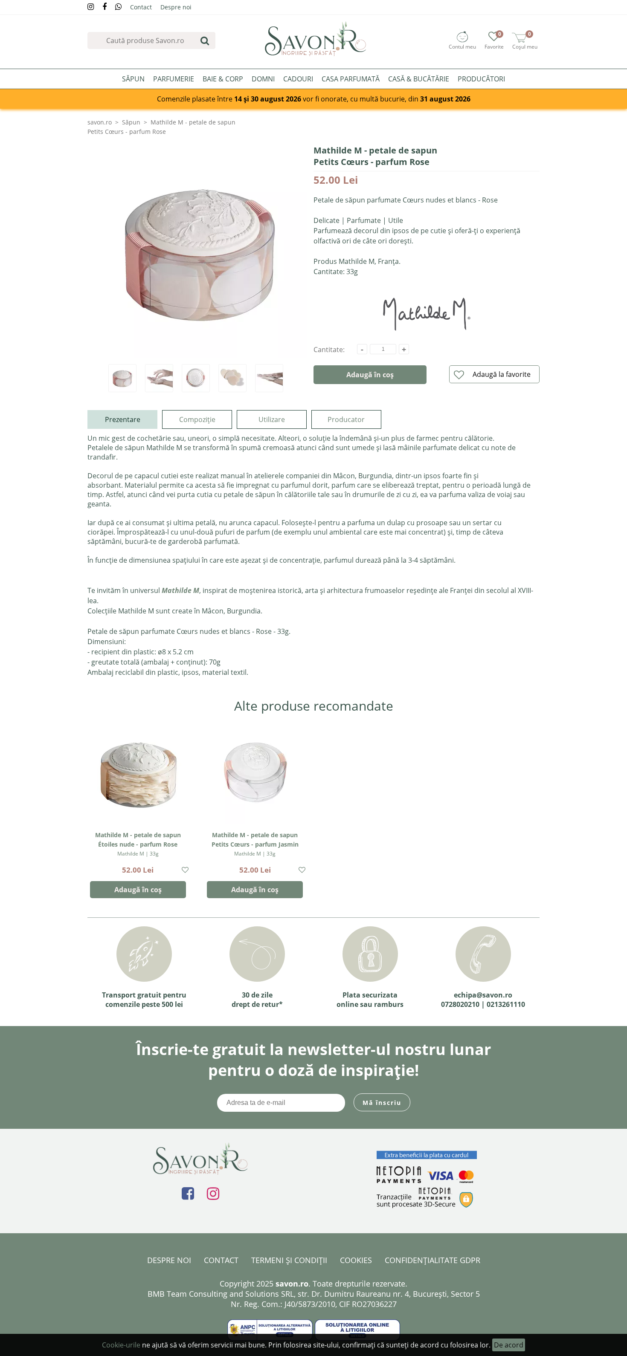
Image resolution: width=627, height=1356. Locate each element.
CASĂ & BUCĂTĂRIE (418, 79)
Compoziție (197, 419)
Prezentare (122, 419)
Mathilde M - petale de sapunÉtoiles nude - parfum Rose (138, 844)
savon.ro (99, 122)
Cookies (356, 1260)
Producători (481, 79)
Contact (141, 7)
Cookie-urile (121, 1345)
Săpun (131, 122)
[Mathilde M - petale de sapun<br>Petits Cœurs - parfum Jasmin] (254, 773)
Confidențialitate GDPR (432, 1260)
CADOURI (298, 79)
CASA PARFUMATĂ (351, 79)
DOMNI (263, 79)
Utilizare (271, 419)
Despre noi (176, 7)
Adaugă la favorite (502, 374)
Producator (346, 419)
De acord (508, 1345)
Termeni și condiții (289, 1260)
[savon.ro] (315, 38)
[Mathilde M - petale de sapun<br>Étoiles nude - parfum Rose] (138, 773)
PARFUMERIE (173, 79)
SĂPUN (133, 79)
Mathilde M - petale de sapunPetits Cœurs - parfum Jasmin (255, 844)
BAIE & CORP (223, 79)
